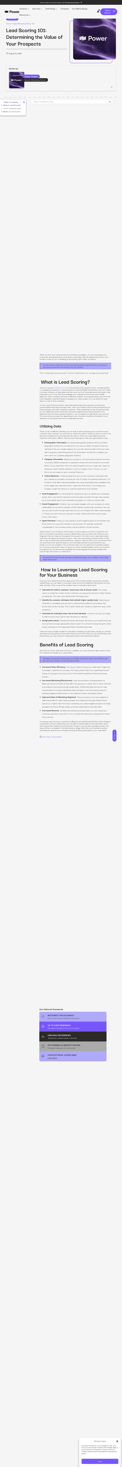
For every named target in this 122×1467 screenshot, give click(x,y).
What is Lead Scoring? (11, 105)
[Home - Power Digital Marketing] (12, 11)
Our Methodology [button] (79, 8)
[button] (117, 1441)
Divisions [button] (23, 8)
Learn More (52, 1058)
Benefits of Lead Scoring (11, 111)
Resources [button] (24, 14)
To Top (114, 737)
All (33, 23)
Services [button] (36, 8)
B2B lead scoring (61, 388)
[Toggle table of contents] (24, 102)
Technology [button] (50, 8)
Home (8, 23)
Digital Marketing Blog (21, 23)
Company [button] (65, 8)
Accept (100, 1461)
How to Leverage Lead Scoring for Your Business (12, 108)
